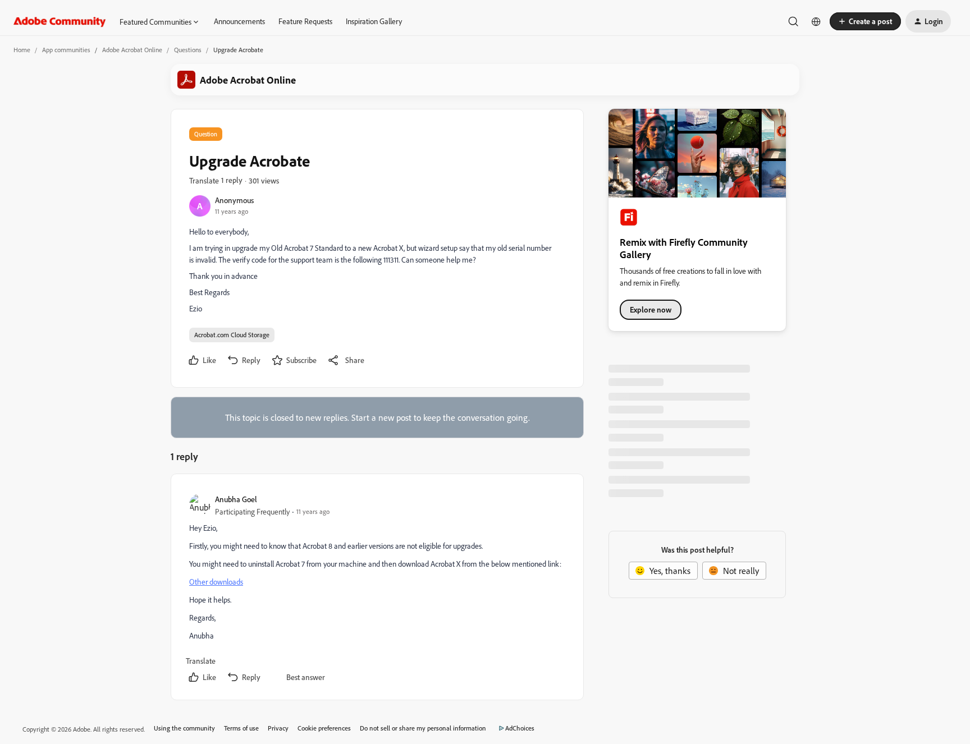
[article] (377, 589)
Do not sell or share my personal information (423, 728)
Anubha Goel (236, 499)
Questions (188, 49)
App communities (66, 49)
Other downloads (216, 581)
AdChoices (519, 728)
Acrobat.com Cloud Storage (231, 334)
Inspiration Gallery (374, 21)
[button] (865, 21)
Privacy (278, 728)
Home (21, 49)
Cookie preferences (324, 728)
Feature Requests (305, 21)
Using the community (184, 728)
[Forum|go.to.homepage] (59, 21)
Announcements (239, 21)
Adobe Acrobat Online (132, 49)
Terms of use (241, 728)
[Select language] (816, 21)
